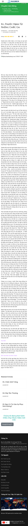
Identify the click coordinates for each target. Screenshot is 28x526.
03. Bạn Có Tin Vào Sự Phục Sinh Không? (13, 405)
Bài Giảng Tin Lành (5, 482)
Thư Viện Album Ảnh (5, 467)
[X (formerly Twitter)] (25, 36)
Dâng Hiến (3, 479)
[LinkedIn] (22, 36)
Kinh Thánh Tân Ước (5, 461)
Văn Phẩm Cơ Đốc (5, 472)
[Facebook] (22, 3)
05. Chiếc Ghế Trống (10, 382)
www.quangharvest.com (6, 443)
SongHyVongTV (7, 424)
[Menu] (3, 1)
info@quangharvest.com (21, 443)
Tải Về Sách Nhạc (5, 485)
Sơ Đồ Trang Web (5, 488)
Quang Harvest (21, 523)
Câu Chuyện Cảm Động (13, 30)
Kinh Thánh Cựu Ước (5, 458)
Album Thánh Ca (5, 469)
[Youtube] (23, 3)
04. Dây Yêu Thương (10, 393)
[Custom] (25, 3)
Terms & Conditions (5, 490)
